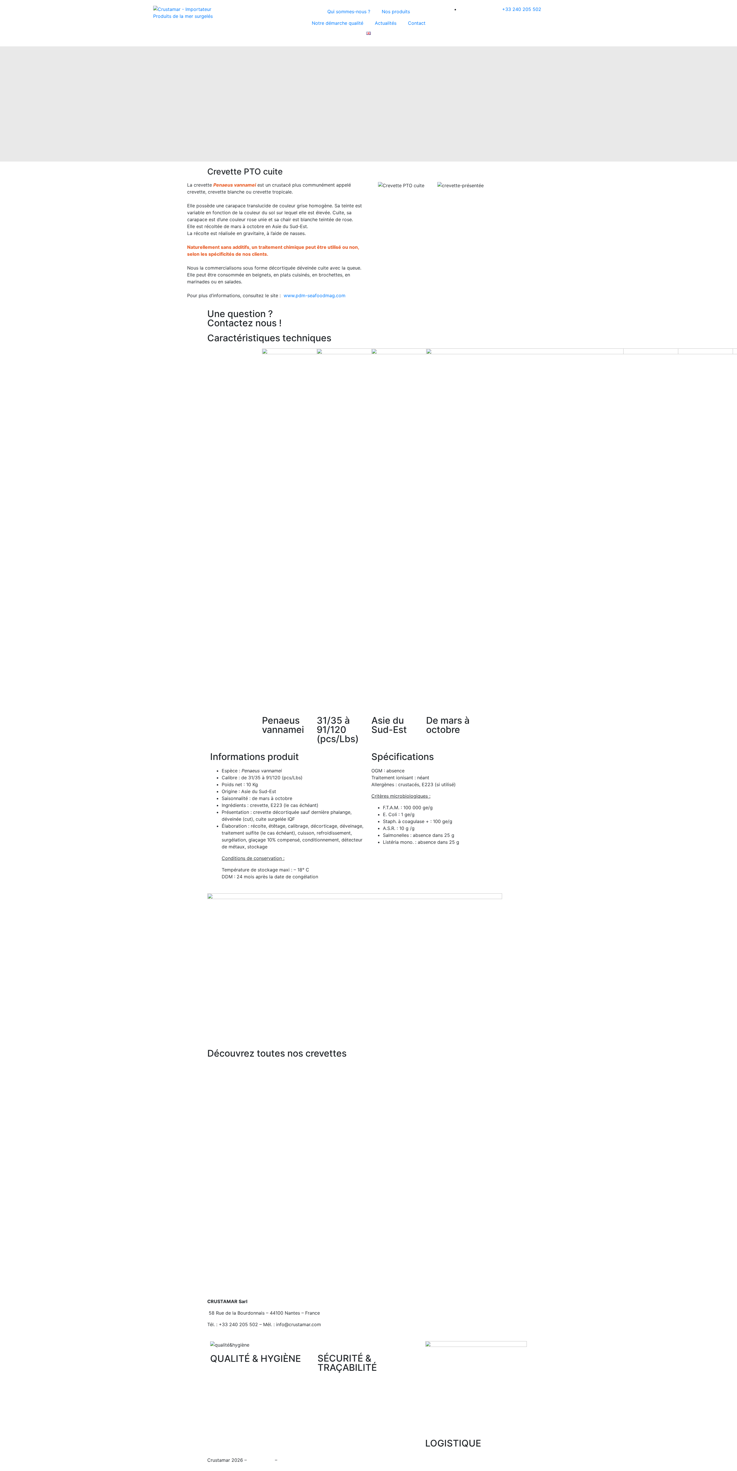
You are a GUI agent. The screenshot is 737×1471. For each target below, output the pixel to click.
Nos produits (396, 11)
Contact (417, 23)
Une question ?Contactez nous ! (244, 318)
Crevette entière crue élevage (263, 1287)
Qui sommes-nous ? (348, 11)
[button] (377, 185)
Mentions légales (297, 1460)
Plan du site (260, 1460)
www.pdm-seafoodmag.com (314, 295)
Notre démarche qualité (337, 23)
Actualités (385, 23)
